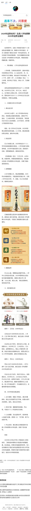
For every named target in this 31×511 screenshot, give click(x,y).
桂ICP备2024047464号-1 (20, 505)
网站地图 (26, 507)
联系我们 (20, 507)
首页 (2, 2)
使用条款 (14, 507)
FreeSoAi (4, 509)
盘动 (4, 507)
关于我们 (9, 507)
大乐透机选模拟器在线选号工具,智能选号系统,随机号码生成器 (15, 485)
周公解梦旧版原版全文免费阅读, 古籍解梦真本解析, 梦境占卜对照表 (15, 491)
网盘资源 (10, 509)
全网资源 (16, 509)
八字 (6, 2)
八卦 (10, 2)
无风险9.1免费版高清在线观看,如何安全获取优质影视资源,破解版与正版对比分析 (15, 496)
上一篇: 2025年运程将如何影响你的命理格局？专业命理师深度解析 (7, 471)
